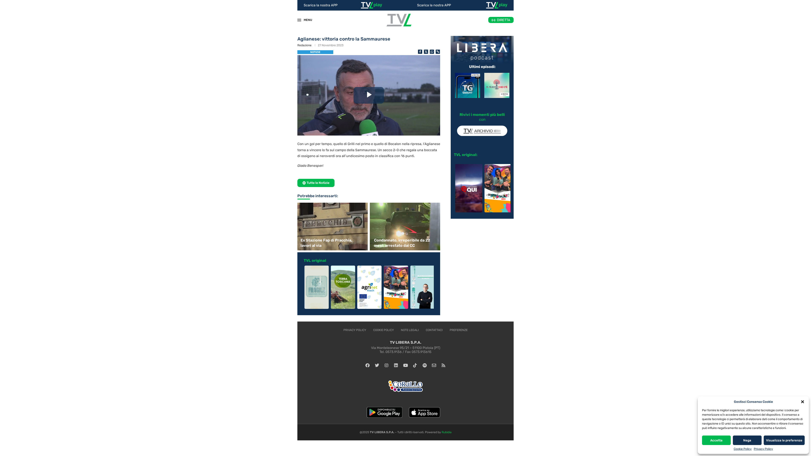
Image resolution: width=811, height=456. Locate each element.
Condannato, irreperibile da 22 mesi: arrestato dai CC (402, 243)
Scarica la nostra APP (320, 5)
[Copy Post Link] (438, 52)
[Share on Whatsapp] (432, 52)
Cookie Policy (743, 449)
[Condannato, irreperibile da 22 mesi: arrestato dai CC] (405, 226)
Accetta (716, 440)
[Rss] (443, 365)
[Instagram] (386, 365)
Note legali (410, 330)
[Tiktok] (415, 365)
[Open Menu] (299, 20)
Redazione (304, 45)
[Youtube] (405, 365)
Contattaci (434, 330)
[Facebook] (367, 365)
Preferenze (459, 330)
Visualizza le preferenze (784, 440)
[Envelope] (434, 365)
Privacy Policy (763, 449)
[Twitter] (377, 365)
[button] (802, 402)
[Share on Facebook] (420, 52)
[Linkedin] (396, 365)
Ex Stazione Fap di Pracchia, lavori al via (326, 243)
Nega (747, 440)
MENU (306, 20)
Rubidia (447, 432)
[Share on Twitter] (426, 52)
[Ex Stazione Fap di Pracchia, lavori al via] (332, 226)
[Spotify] (424, 365)
